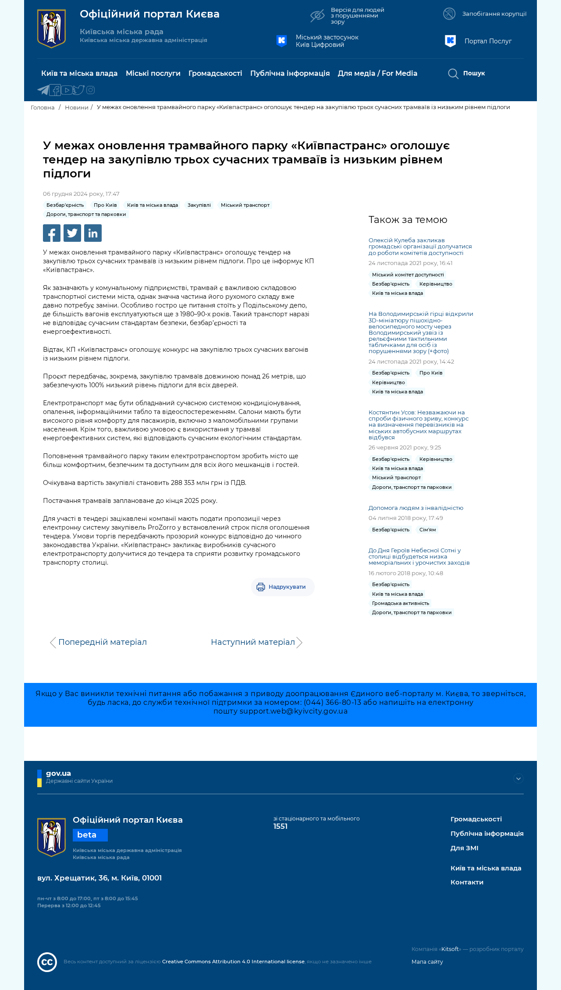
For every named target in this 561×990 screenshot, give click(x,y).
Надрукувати (287, 586)
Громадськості (476, 819)
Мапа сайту (427, 961)
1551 (280, 826)
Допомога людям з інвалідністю (416, 507)
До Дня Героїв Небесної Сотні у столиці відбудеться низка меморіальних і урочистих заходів (419, 556)
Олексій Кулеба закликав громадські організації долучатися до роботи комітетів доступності (420, 246)
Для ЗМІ (465, 848)
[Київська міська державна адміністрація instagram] (90, 90)
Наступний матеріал (253, 642)
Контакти (467, 882)
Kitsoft (450, 949)
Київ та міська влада (486, 868)
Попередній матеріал (102, 642)
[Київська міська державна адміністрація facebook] (55, 90)
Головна (43, 107)
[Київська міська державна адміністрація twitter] (79, 90)
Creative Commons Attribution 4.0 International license (233, 961)
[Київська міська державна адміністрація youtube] (67, 90)
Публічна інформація (487, 834)
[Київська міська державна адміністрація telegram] (43, 90)
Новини (77, 107)
